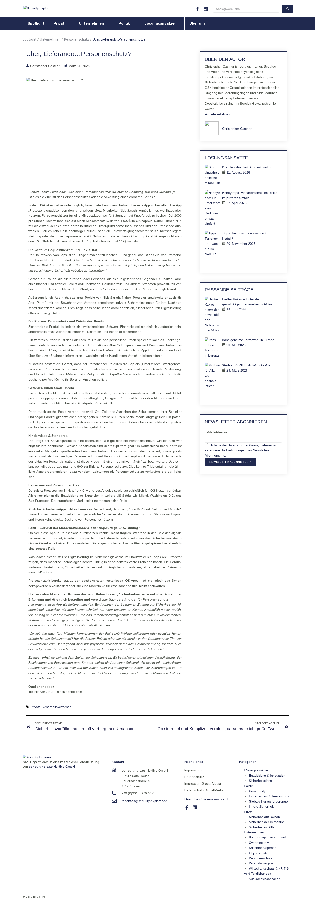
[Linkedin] (205, 9)
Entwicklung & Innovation (267, 775)
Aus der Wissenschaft (264, 879)
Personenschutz (76, 39)
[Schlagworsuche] (246, 9)
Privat (248, 812)
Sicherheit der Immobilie (266, 822)
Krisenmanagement (263, 848)
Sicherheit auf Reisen (264, 817)
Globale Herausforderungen (269, 801)
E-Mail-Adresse (216, 432)
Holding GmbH (52, 766)
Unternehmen (50, 39)
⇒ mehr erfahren (217, 114)
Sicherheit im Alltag (262, 827)
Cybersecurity (259, 842)
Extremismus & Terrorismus (269, 796)
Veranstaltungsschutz (264, 863)
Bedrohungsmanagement (267, 837)
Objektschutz (258, 853)
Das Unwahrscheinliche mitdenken (247, 167)
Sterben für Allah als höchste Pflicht (247, 365)
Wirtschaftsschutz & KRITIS (269, 868)
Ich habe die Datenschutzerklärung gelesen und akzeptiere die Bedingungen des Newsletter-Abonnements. (242, 450)
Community (257, 791)
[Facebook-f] (197, 9)
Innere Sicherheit (261, 806)
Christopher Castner (237, 128)
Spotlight (29, 39)
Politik (248, 786)
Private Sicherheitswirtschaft (50, 707)
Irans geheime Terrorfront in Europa (248, 340)
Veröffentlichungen (257, 873)
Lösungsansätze (256, 770)
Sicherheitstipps (260, 780)
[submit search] (287, 9)
